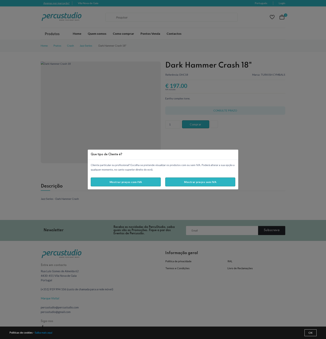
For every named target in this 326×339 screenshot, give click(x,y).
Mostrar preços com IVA (126, 182)
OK (310, 332)
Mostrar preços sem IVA (200, 182)
